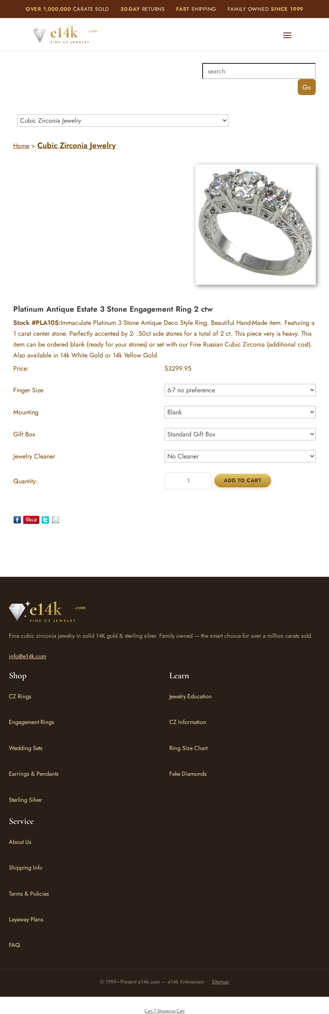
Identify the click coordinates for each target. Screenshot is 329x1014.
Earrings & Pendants (34, 773)
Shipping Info (26, 867)
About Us (20, 842)
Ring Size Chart (188, 748)
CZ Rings (20, 696)
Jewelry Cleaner (34, 456)
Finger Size (28, 390)
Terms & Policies (29, 893)
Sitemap (220, 982)
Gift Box (24, 434)
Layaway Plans (26, 919)
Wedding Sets (26, 748)
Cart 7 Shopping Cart (164, 1011)
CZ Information (187, 722)
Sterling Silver (25, 799)
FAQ (14, 945)
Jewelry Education (190, 696)
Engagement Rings (31, 722)
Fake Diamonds (188, 773)
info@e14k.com (27, 656)
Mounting (26, 412)
